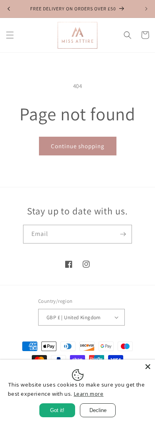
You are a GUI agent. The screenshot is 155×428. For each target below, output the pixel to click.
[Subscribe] (123, 234)
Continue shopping (78, 146)
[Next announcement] (146, 9)
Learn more (89, 393)
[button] (10, 35)
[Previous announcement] (8, 9)
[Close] (148, 367)
